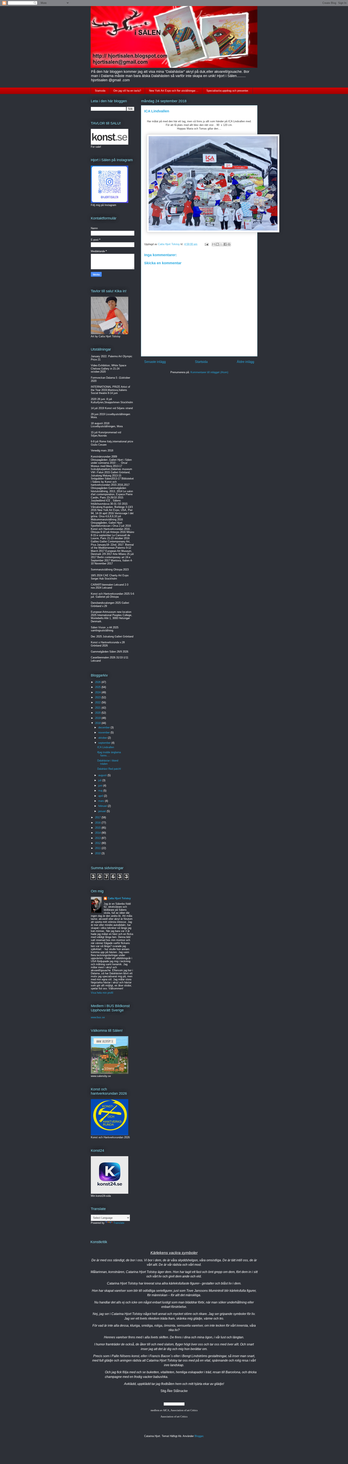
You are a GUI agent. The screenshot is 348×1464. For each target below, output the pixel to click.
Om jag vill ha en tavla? (127, 90)
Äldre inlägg (245, 361)
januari (102, 811)
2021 (98, 707)
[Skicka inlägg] (206, 244)
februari (103, 805)
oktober (103, 737)
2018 (98, 723)
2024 (98, 692)
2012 (98, 843)
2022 (98, 702)
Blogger (199, 1436)
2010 (98, 853)
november (104, 732)
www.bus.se (98, 1017)
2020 (98, 712)
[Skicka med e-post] (214, 244)
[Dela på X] (221, 244)
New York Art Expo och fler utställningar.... (173, 90)
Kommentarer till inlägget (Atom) (209, 372)
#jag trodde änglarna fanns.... (109, 754)
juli (100, 780)
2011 (98, 848)
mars (101, 800)
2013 (98, 838)
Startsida (100, 90)
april (101, 795)
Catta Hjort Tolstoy (119, 898)
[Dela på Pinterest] (229, 244)
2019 (98, 717)
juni (100, 785)
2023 (98, 697)
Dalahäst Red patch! (109, 768)
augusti (103, 775)
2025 (98, 687)
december (104, 727)
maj (100, 790)
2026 (98, 682)
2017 (98, 817)
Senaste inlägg (155, 361)
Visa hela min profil (102, 992)
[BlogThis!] (217, 244)
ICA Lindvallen (105, 747)
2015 (98, 827)
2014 (98, 832)
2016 (98, 822)
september (104, 742)
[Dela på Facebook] (225, 244)
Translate (118, 1222)
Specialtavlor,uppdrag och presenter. (227, 90)
